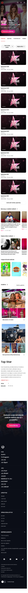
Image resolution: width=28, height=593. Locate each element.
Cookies (3, 566)
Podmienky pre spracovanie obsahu (9, 564)
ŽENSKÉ (2, 496)
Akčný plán (4, 552)
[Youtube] (16, 559)
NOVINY (3, 516)
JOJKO (3, 476)
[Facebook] (4, 559)
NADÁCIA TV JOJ (6, 479)
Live (2, 452)
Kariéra (3, 546)
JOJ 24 (3, 460)
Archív (3, 454)
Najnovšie (20, 46)
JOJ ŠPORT (4, 473)
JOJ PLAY (4, 471)
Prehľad (3, 38)
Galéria (24, 38)
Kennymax (10, 576)
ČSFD (10, 22)
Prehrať (11, 425)
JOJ (2, 468)
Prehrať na (6, 31)
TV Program (5, 457)
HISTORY (3, 506)
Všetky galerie (20, 285)
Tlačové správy (5, 535)
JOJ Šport (4, 462)
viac (14, 27)
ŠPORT (2, 521)
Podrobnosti (17, 38)
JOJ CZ (3, 484)
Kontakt (2, 572)
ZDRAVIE (3, 504)
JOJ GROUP (5, 487)
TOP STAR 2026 (7, 46)
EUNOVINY (3, 526)
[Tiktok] (23, 559)
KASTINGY (4, 481)
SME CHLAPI (4, 501)
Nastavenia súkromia (6, 568)
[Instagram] (10, 559)
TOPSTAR (3, 499)
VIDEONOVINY (4, 523)
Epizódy (9, 38)
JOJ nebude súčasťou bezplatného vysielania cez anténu (13, 549)
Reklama (3, 538)
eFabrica (21, 576)
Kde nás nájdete (5, 543)
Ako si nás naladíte (5, 540)
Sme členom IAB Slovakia (6, 570)
